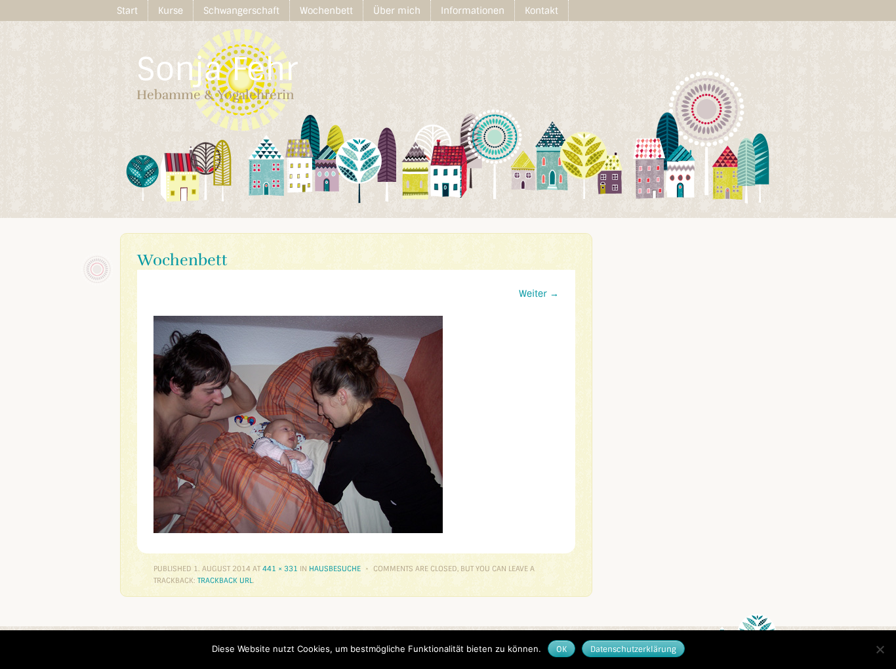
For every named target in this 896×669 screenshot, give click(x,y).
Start (127, 10)
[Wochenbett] (298, 530)
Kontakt (541, 10)
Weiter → (539, 293)
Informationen (472, 10)
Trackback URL (225, 580)
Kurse (170, 10)
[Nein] (879, 649)
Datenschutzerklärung (633, 649)
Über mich (396, 10)
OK (561, 649)
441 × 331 (280, 568)
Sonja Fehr (217, 69)
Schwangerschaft (241, 10)
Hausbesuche (335, 568)
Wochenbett (326, 10)
